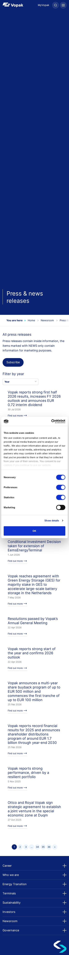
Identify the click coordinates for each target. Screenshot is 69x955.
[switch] (60, 487)
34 (37, 846)
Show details (51, 520)
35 (43, 846)
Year (6, 381)
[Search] (55, 5)
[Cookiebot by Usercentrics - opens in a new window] (51, 421)
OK (34, 530)
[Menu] (63, 5)
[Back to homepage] (18, 5)
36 (48, 846)
